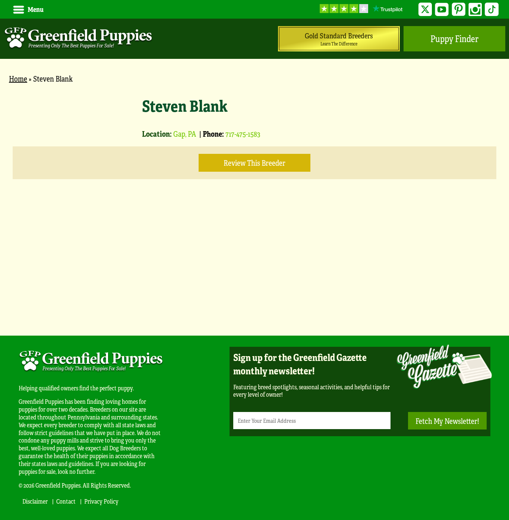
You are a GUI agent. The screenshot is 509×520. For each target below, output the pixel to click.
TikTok (492, 9)
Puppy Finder (454, 38)
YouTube (442, 9)
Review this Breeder (254, 162)
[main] (254, 206)
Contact (66, 501)
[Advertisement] (254, 268)
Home (18, 78)
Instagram (475, 9)
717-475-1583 (242, 133)
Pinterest (458, 9)
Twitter (425, 9)
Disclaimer (35, 501)
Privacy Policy (101, 501)
